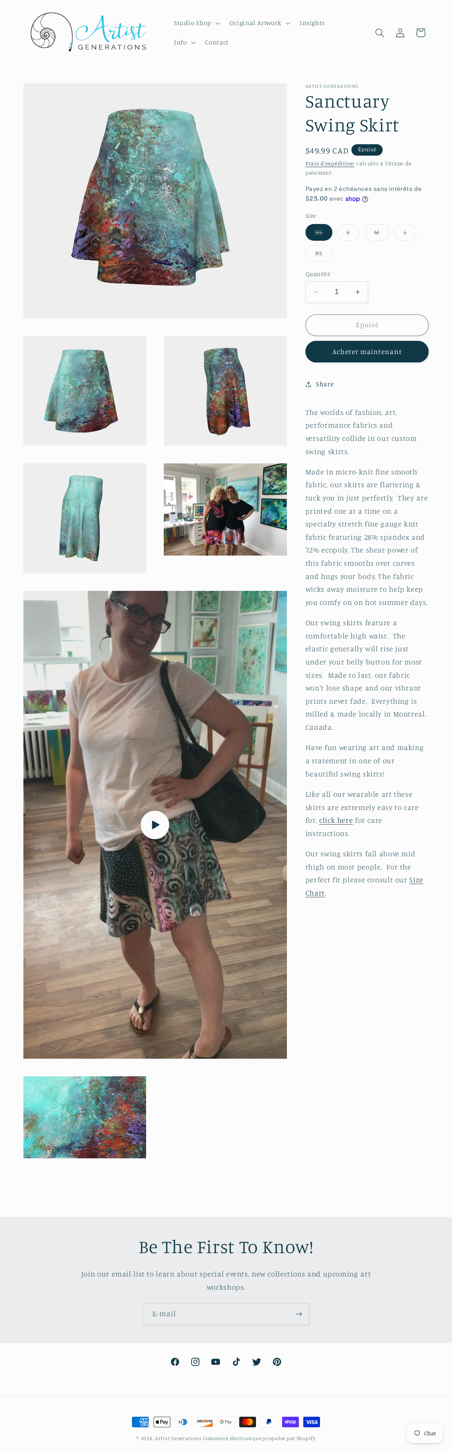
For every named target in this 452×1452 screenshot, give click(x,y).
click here (336, 820)
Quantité (317, 273)
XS (323, 234)
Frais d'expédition (329, 163)
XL (323, 255)
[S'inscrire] (299, 1314)
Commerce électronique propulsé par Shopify (259, 1438)
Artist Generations (178, 1438)
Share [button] (325, 384)
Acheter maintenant (367, 351)
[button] (196, 23)
